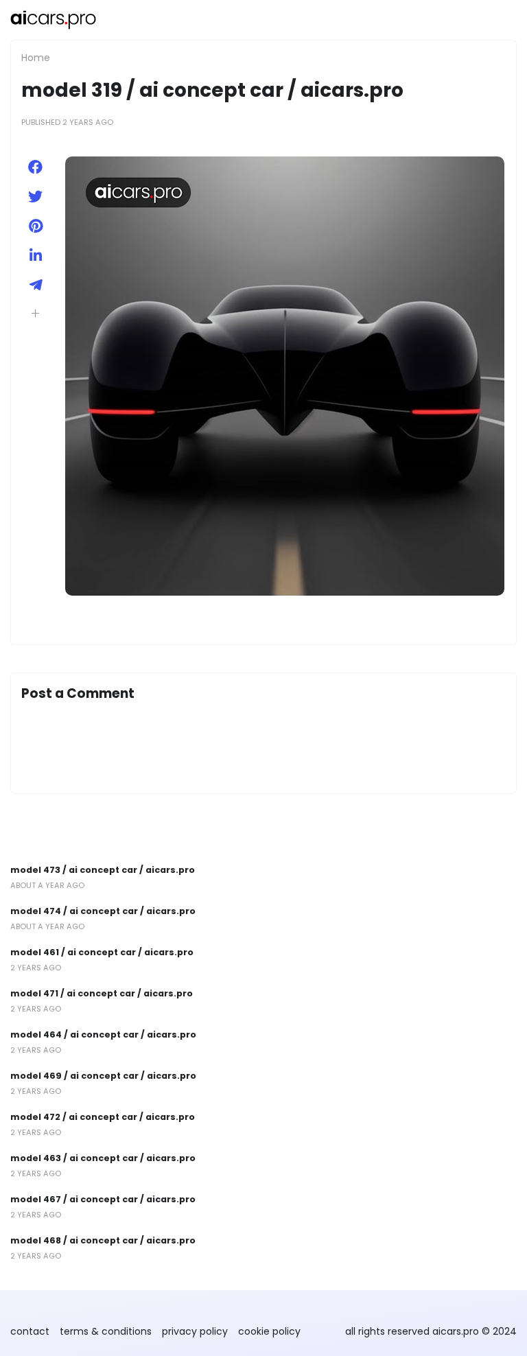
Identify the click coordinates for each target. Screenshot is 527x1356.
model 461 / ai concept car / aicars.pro (102, 952)
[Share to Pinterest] (35, 226)
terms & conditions (106, 1331)
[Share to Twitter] (35, 196)
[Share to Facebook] (35, 167)
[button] (35, 313)
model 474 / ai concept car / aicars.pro (103, 911)
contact (29, 1331)
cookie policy (269, 1331)
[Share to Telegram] (35, 285)
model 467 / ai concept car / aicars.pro (103, 1199)
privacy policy (195, 1331)
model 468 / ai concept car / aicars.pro (103, 1240)
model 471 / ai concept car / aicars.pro (101, 993)
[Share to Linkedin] (35, 256)
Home (35, 58)
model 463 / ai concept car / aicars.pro (103, 1158)
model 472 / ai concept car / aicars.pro (102, 1117)
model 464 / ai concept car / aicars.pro (103, 1034)
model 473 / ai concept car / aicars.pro (102, 870)
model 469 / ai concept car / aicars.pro (103, 1076)
